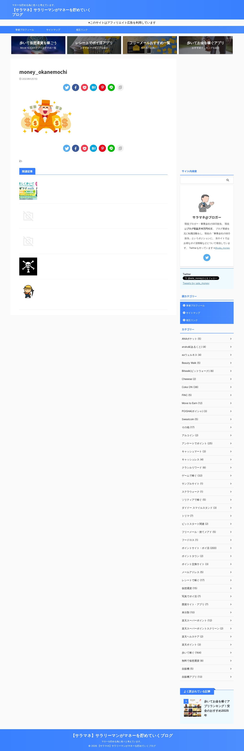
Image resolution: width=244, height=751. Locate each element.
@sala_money (222, 248)
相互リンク (82, 29)
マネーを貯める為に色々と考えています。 (122, 741)
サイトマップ (53, 29)
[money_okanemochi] (93, 87)
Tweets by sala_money (196, 283)
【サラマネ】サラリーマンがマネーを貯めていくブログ (122, 735)
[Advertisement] (207, 112)
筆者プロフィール (24, 29)
